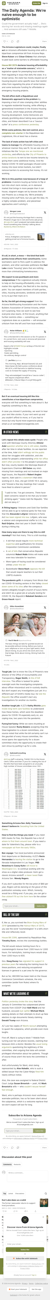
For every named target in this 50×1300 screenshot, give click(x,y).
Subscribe (36, 3)
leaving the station (24, 859)
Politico (5, 1001)
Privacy (24, 1283)
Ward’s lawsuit (29, 1026)
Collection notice (41, 1283)
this (33, 678)
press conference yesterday (26, 124)
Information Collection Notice (29, 1266)
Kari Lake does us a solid (14, 1200)
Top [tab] (4, 1193)
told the (42, 694)
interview (6, 681)
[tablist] (12, 1164)
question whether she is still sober (23, 446)
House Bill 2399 (9, 937)
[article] (25, 1206)
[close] (43, 1217)
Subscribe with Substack (26, 1258)
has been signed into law (17, 517)
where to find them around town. (17, 841)
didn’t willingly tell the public (31, 452)
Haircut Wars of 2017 (33, 926)
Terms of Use (36, 1264)
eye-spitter (25, 1011)
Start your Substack (19, 1289)
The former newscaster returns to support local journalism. (18, 1204)
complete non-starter (12, 133)
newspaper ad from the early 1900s (18, 847)
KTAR (37, 678)
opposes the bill (37, 569)
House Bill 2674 (9, 65)
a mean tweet (31, 875)
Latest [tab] (10, 1193)
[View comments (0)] (12, 41)
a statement (27, 478)
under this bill (19, 565)
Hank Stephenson (8, 34)
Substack (13, 1295)
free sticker (7, 896)
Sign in (45, 3)
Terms (31, 1283)
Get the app (36, 1289)
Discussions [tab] (19, 1193)
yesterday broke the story (21, 1001)
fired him (39, 1072)
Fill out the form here (23, 896)
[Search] (45, 1193)
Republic (6, 697)
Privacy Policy (25, 1268)
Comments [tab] (7, 1164)
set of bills (13, 551)
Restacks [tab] (17, 1164)
